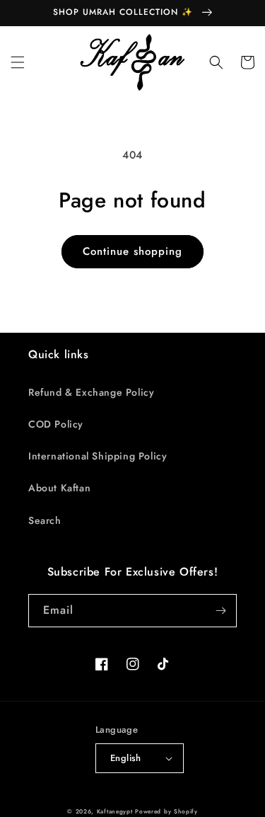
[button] (17, 62)
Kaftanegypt (115, 811)
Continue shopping (132, 251)
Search (44, 520)
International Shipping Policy (97, 456)
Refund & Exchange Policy (91, 392)
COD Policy (55, 424)
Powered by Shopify (166, 811)
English (125, 758)
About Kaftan (59, 488)
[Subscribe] (220, 610)
